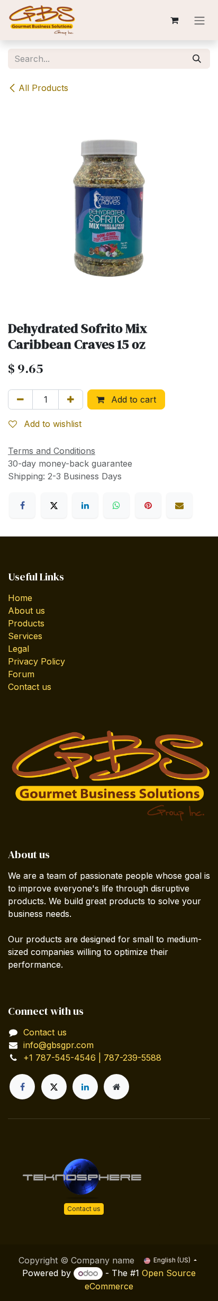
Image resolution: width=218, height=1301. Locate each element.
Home (20, 598)
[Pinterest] (148, 505)
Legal (18, 648)
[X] (54, 505)
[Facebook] (22, 505)
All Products (43, 88)
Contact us (29, 686)
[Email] (179, 505)
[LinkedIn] (85, 505)
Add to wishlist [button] (51, 423)
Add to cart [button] (132, 399)
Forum (21, 674)
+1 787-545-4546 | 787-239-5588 (92, 1057)
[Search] (197, 59)
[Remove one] (20, 399)
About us (26, 610)
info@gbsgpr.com (58, 1045)
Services (25, 636)
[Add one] (70, 399)
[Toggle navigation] (199, 20)
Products (26, 623)
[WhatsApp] (116, 505)
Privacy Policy (36, 661)
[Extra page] (116, 1086)
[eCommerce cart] (174, 20)
